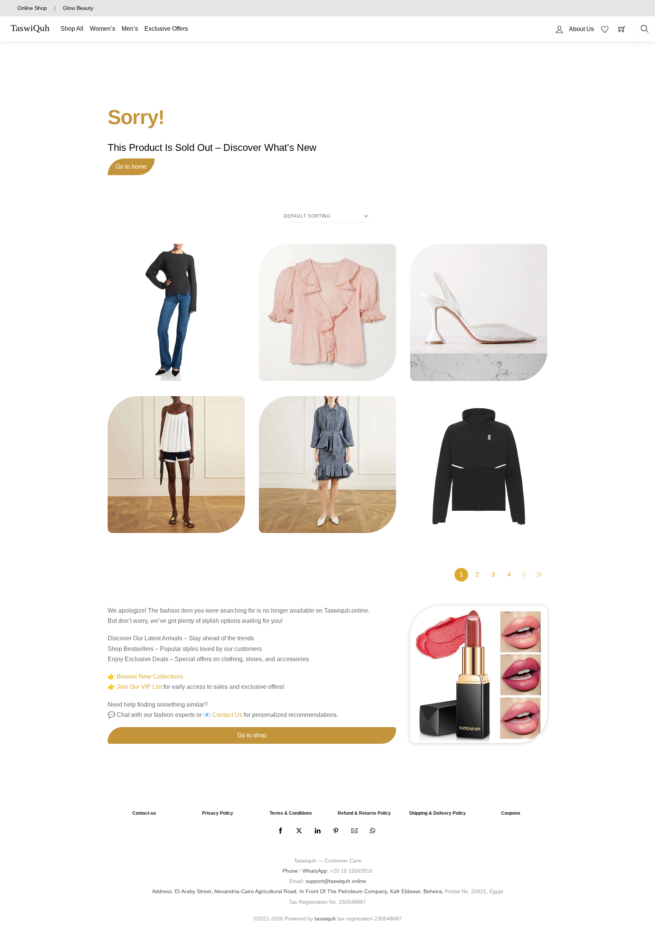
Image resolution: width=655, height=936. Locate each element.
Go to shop (251, 735)
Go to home (131, 166)
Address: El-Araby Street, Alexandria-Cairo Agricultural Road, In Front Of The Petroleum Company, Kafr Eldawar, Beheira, (297, 891)
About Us (581, 29)
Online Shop (32, 8)
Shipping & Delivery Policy (437, 813)
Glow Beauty (78, 8)
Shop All (72, 28)
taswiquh (325, 919)
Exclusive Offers (166, 28)
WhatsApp (314, 871)
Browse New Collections (150, 676)
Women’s (102, 28)
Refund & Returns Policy (364, 813)
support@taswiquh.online (336, 881)
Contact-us (144, 813)
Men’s (130, 28)
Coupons (510, 813)
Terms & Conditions (291, 813)
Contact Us (227, 715)
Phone (290, 871)
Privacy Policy (217, 813)
